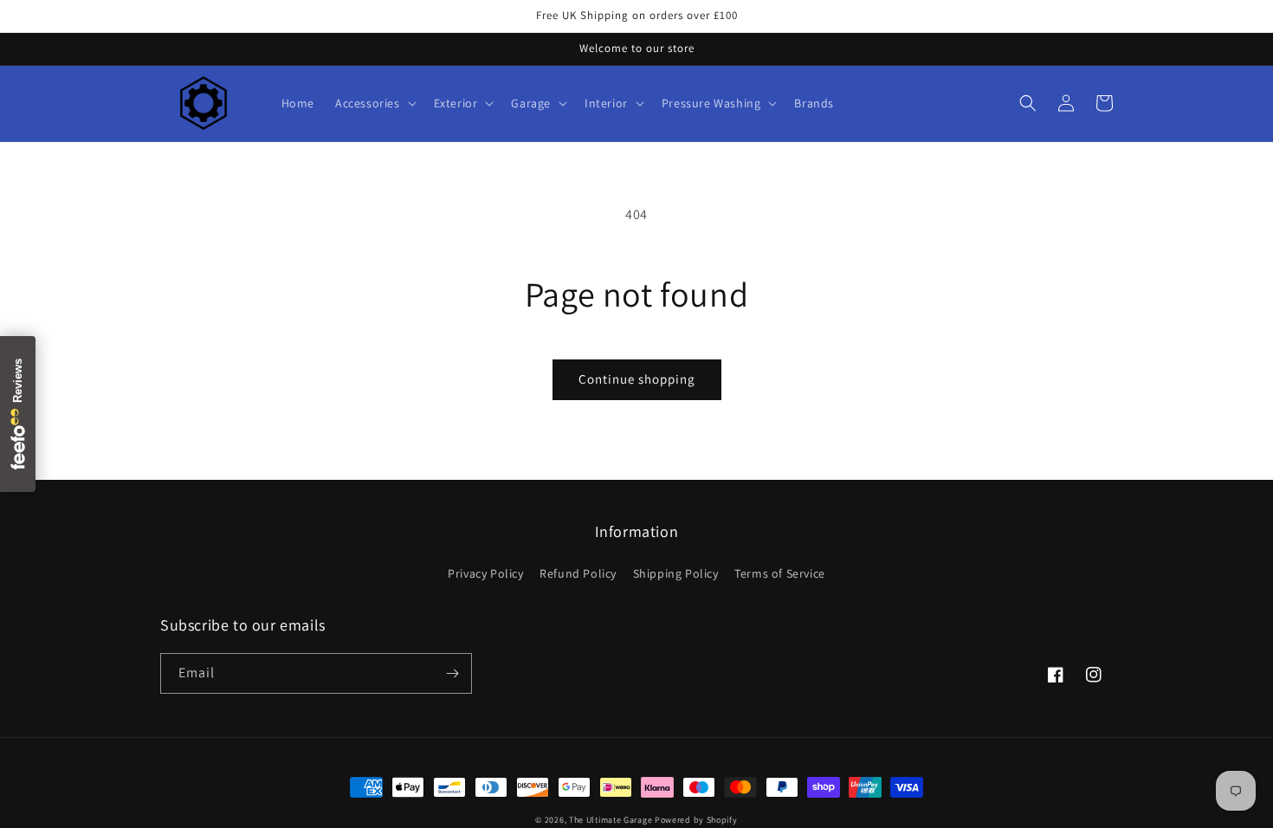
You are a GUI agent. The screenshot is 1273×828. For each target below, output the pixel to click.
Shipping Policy (676, 573)
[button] (374, 103)
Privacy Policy (485, 573)
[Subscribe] (452, 673)
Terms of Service (779, 573)
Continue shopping (636, 379)
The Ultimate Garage (610, 819)
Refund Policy (578, 573)
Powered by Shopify (696, 819)
